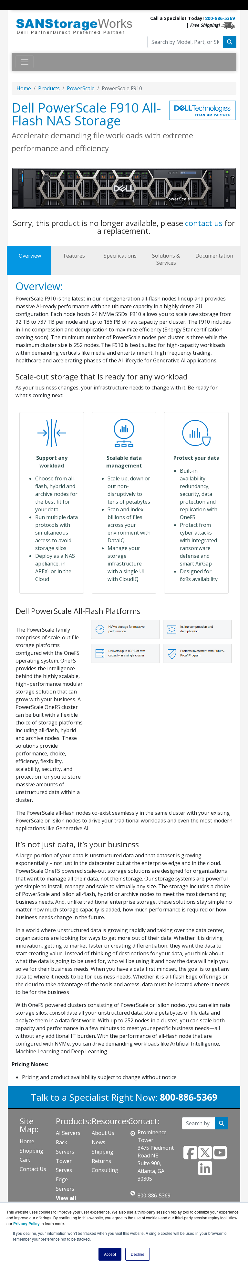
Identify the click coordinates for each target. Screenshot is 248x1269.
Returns (101, 1161)
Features (74, 255)
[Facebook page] (190, 1156)
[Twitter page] (205, 1156)
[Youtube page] (220, 1156)
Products (49, 88)
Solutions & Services (166, 259)
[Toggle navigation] (16, 11)
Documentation (214, 255)
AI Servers (68, 1132)
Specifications (120, 255)
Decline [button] (137, 1254)
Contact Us (33, 1169)
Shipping (102, 1151)
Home (23, 88)
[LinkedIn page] (205, 1172)
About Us (103, 1132)
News (98, 1142)
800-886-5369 (220, 18)
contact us (203, 223)
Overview (30, 255)
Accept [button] (110, 1254)
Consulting (105, 1170)
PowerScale (81, 88)
